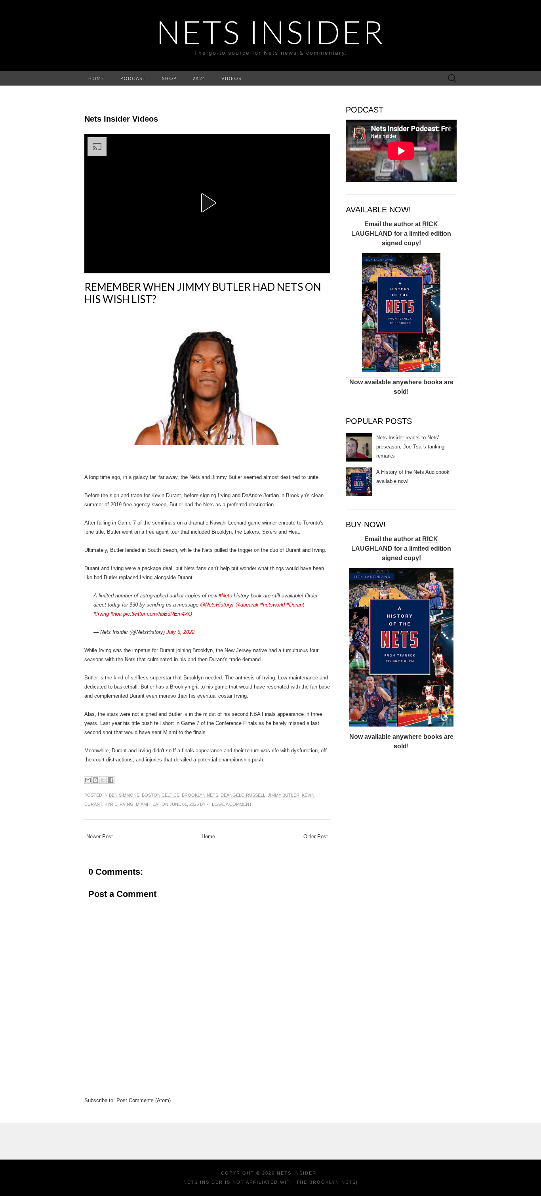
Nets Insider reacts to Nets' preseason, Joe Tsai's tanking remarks (410, 447)
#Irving (101, 614)
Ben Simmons (124, 795)
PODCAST (133, 78)
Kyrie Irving (119, 804)
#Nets (225, 596)
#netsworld (272, 605)
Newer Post (99, 836)
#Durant (295, 605)
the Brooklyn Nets (325, 1182)
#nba (116, 614)
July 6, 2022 (180, 632)
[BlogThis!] (95, 780)
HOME (96, 78)
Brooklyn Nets (200, 795)
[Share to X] (103, 780)
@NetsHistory (216, 605)
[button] (207, 202)
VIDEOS (231, 78)
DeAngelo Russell (243, 795)
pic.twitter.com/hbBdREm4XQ (157, 614)
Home (208, 836)
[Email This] (88, 780)
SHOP (169, 78)
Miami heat (148, 804)
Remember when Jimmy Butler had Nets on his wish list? (202, 292)
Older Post (315, 836)
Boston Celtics (160, 795)
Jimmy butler (283, 795)
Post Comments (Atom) (143, 1100)
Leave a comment (232, 804)
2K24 (199, 78)
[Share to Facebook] (110, 780)
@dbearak (247, 605)
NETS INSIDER (270, 32)
